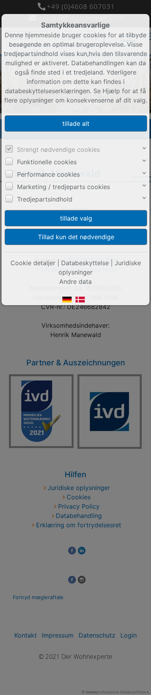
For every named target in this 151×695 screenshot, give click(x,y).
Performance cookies (48, 174)
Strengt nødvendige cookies (58, 149)
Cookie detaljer (32, 263)
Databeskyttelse (85, 263)
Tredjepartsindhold (44, 199)
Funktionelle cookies (47, 162)
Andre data (75, 281)
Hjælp (111, 91)
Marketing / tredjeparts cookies (63, 187)
